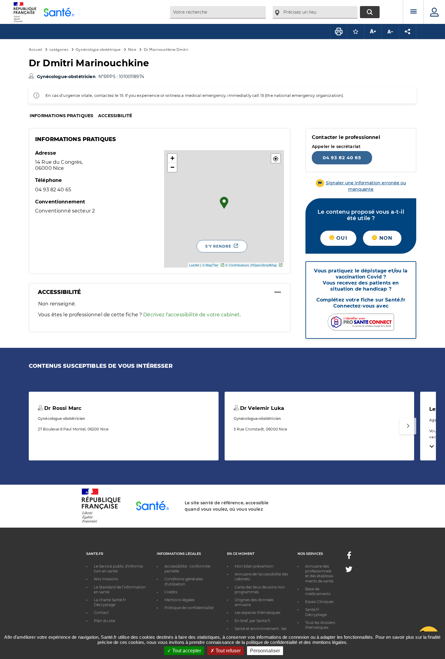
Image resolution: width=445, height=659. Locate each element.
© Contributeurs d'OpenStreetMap (250, 264)
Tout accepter (186, 650)
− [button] (172, 167)
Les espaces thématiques (257, 612)
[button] (275, 158)
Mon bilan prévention (254, 566)
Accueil (35, 49)
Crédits (170, 592)
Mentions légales (179, 600)
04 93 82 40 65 (342, 157)
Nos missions (106, 579)
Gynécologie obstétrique (98, 49)
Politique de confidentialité (188, 607)
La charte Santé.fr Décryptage (110, 602)
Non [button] (384, 238)
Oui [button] (341, 238)
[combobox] (218, 12)
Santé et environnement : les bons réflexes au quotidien (260, 631)
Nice (132, 49)
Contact (101, 612)
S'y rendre (218, 246)
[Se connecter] (434, 12)
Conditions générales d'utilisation (183, 581)
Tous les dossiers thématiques (320, 625)
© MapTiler (210, 264)
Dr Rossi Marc (62, 408)
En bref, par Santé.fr (253, 620)
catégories (58, 49)
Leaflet (194, 264)
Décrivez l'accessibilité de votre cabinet (191, 315)
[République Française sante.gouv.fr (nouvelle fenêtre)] (101, 521)
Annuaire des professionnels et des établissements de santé (319, 573)
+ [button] (172, 158)
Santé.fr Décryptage (316, 612)
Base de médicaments (318, 591)
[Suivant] (408, 426)
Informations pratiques (61, 115)
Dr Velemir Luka (261, 408)
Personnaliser (265, 650)
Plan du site (104, 620)
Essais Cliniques (319, 601)
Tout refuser (227, 650)
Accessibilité (115, 115)
